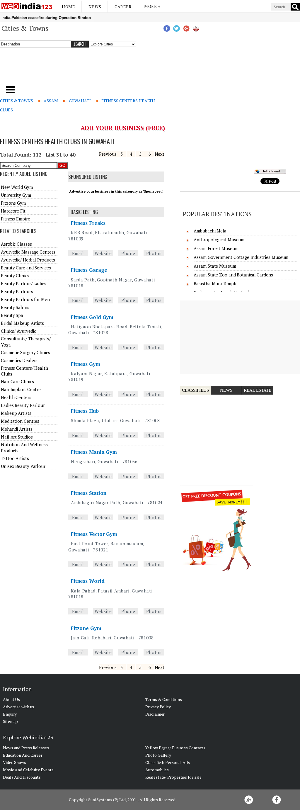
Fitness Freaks (88, 223)
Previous (107, 154)
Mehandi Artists (17, 429)
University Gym (16, 195)
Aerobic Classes (16, 244)
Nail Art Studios (17, 437)
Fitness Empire (15, 219)
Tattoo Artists (15, 458)
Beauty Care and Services (26, 268)
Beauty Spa (12, 315)
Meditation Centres (20, 421)
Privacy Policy (158, 706)
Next (160, 154)
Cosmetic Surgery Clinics (25, 352)
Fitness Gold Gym (92, 317)
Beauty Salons (15, 307)
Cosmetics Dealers (19, 360)
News (94, 6)
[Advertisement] (102, 70)
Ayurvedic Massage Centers (28, 252)
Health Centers (16, 397)
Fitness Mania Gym (94, 452)
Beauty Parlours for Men (25, 299)
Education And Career (22, 755)
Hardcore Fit (13, 211)
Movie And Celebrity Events (28, 769)
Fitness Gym (85, 364)
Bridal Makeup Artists (22, 323)
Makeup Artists (16, 413)
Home (68, 6)
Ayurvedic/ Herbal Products (28, 260)
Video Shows (14, 762)
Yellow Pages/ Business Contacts (175, 747)
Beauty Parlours (17, 291)
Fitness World (88, 581)
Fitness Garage (89, 269)
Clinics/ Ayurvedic (18, 331)
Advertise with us (18, 706)
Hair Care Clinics (17, 381)
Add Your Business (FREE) (123, 128)
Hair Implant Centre (21, 389)
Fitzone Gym (86, 628)
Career (123, 6)
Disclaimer (155, 714)
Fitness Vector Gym (94, 534)
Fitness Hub (85, 410)
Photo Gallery (158, 755)
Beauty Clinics (15, 276)
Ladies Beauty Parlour (23, 405)
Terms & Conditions (163, 699)
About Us (11, 699)
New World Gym (17, 187)
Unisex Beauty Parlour (23, 466)
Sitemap (10, 721)
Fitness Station (89, 493)
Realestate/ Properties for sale (173, 777)
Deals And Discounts (22, 777)
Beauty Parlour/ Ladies (23, 283)
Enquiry (10, 714)
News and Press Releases (26, 747)
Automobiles (157, 769)
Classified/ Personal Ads (167, 762)
